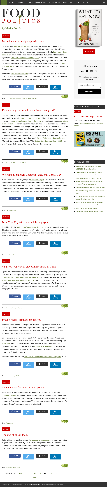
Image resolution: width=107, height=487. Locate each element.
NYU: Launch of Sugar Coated (88, 116)
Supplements (9, 308)
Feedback (21, 2)
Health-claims (32, 98)
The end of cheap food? (15, 434)
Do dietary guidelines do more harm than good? (28, 110)
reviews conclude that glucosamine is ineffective (21, 277)
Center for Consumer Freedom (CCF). (25, 58)
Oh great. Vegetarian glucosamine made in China (29, 266)
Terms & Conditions (17, 484)
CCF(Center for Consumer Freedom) (16, 98)
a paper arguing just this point (30, 118)
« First (20, 474)
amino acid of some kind (43, 346)
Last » (35, 477)
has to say (19, 74)
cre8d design (59, 484)
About (85, 2)
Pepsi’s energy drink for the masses (21, 319)
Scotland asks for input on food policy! (23, 387)
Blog (4, 2)
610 (40, 474)
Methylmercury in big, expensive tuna (23, 41)
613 (56, 474)
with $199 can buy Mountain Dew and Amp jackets (42, 357)
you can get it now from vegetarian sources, (18, 280)
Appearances (54, 2)
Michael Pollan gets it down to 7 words (50, 138)
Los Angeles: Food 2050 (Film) (86, 208)
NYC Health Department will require (30, 227)
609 (35, 474)
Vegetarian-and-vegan (20, 308)
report (21, 46)
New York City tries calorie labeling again (25, 222)
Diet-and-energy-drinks (12, 376)
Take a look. (6, 343)
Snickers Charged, (37, 180)
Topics (11, 2)
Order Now (89, 51)
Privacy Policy (5, 484)
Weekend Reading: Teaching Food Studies (90, 187)
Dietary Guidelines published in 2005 (48, 141)
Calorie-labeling (10, 255)
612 (51, 474)
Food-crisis (9, 468)
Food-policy (9, 423)
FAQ (71, 2)
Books (30, 2)
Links (78, 2)
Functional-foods (11, 210)
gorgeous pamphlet (9, 395)
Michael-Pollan (22, 163)
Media (64, 2)
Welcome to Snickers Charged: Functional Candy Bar (31, 174)
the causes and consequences (40, 440)
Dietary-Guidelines (11, 163)
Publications (40, 2)
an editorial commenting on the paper (27, 121)
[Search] (104, 2)
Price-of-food (17, 468)
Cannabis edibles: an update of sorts (88, 178)
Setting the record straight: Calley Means (89, 211)
